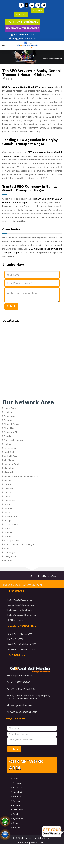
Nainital (7, 484)
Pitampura (8, 520)
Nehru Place (9, 500)
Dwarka (7, 436)
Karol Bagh (8, 452)
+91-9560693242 (24, 34)
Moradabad (17, 796)
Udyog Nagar (10, 556)
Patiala (15, 814)
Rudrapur (8, 536)
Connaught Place (11, 432)
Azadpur (7, 412)
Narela (6, 496)
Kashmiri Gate (10, 456)
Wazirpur (8, 560)
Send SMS (37, 10)
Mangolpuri (9, 468)
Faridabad (17, 792)
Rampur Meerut (11, 524)
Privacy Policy (23, 842)
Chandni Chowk (11, 424)
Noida (15, 778)
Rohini (6, 528)
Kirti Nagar (8, 460)
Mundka (7, 480)
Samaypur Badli (11, 540)
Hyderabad (17, 818)
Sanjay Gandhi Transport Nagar (18, 544)
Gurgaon (16, 783)
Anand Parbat (10, 408)
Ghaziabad (17, 787)
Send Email (21, 14)
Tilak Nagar (9, 552)
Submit (11, 306)
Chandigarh (17, 809)
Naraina (7, 492)
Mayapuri (8, 472)
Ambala (16, 805)
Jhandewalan (10, 448)
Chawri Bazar (10, 428)
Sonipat (7, 548)
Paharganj (8, 508)
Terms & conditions (38, 842)
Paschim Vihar (10, 516)
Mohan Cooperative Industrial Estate (21, 476)
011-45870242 (46, 576)
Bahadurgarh (9, 416)
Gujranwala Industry (13, 440)
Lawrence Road (11, 464)
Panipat (7, 512)
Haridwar (8, 444)
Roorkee (7, 532)
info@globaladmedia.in (22, 585)
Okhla (6, 504)
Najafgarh (8, 488)
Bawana (7, 420)
